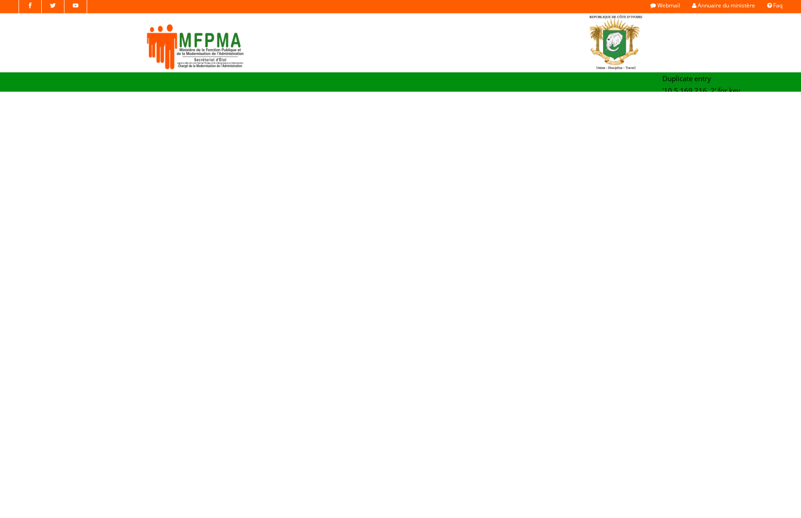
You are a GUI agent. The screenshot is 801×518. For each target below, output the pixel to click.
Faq (777, 5)
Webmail (668, 5)
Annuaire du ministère (725, 5)
